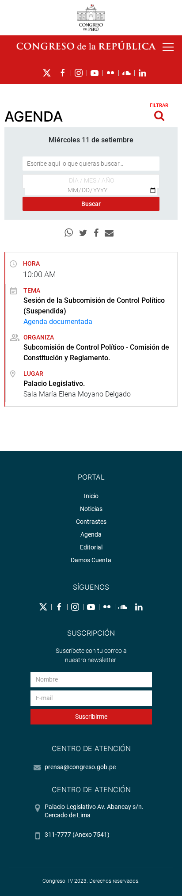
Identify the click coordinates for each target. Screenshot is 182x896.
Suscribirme (91, 716)
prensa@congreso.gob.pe (80, 766)
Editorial (91, 547)
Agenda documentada (57, 321)
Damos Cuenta (91, 560)
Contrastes (91, 521)
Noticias (91, 508)
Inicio (91, 495)
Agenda (91, 534)
